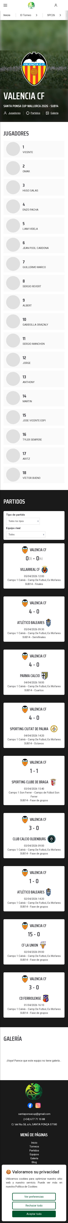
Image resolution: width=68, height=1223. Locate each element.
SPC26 (51, 15)
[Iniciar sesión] (56, 5)
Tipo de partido (15, 514)
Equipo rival (13, 528)
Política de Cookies (26, 1186)
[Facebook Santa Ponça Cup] (30, 1105)
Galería (34, 1158)
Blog (34, 1162)
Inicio (6, 15)
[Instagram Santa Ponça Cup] (38, 1105)
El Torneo (25, 15)
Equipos (34, 1154)
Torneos (34, 1146)
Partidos (34, 1150)
